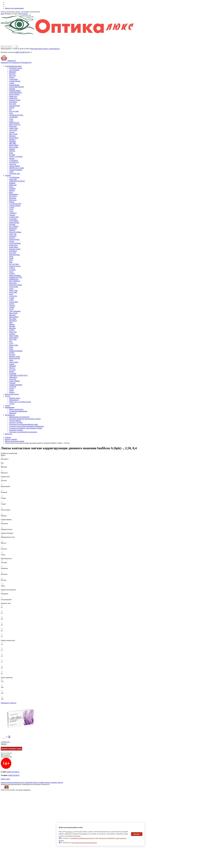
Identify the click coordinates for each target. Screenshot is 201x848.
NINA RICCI (13, 338)
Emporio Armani (14, 100)
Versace (11, 388)
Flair (10, 262)
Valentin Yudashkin (15, 170)
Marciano (12, 136)
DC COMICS (14, 226)
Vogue (11, 172)
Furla (11, 113)
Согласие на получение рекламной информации (26, 426)
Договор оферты (15, 420)
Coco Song (13, 219)
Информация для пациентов (19, 417)
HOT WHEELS (14, 281)
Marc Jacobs (13, 134)
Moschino (12, 328)
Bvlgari (11, 77)
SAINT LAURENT (16, 156)
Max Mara (12, 319)
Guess (11, 121)
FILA (11, 260)
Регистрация (23, 14)
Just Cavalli (13, 130)
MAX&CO (13, 321)
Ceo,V (11, 211)
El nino (11, 241)
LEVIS (11, 304)
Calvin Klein (13, 79)
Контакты (8, 434)
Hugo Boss (13, 126)
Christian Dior (14, 217)
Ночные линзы (14, 398)
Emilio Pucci (13, 98)
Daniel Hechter (14, 85)
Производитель (6, 558)
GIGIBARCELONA (16, 115)
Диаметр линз (6, 603)
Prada (11, 153)
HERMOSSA (14, 279)
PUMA (11, 353)
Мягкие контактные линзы (14, 441)
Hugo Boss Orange (15, 68)
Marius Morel (13, 138)
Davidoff (12, 224)
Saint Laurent (13, 362)
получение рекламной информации (84, 842)
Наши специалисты (16, 409)
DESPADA (13, 228)
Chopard (12, 215)
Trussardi (12, 383)
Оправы (8, 175)
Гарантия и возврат (16, 430)
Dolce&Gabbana (14, 90)
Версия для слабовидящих (14, 8)
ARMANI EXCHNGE (17, 181)
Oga (10, 341)
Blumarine (12, 72)
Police (11, 347)
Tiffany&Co (13, 377)
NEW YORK (13, 336)
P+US (11, 343)
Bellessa (12, 190)
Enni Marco (13, 102)
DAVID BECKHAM (16, 87)
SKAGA (12, 368)
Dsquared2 (12, 236)
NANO (11, 330)
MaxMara (12, 141)
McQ (11, 322)
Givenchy (12, 270)
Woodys (12, 392)
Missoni (11, 324)
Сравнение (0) (16, 62)
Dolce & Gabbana (15, 232)
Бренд (3, 455)
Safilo (11, 360)
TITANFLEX (14, 162)
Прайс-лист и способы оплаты (20, 402)
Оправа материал (7, 533)
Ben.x (11, 192)
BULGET (12, 75)
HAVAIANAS (14, 123)
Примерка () (26, 62)
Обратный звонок (36, 49)
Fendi (11, 256)
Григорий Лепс (14, 173)
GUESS (12, 273)
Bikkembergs (13, 194)
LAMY (11, 298)
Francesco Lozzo (15, 266)
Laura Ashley (13, 302)
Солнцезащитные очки (13, 66)
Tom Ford (12, 164)
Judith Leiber (13, 128)
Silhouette (12, 366)
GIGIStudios (13, 117)
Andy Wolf (13, 179)
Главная (8, 437)
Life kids (12, 305)
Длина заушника (7, 677)
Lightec (11, 307)
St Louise (12, 370)
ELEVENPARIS (15, 243)
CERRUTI (13, 213)
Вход (2, 14)
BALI (11, 187)
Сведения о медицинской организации (23, 432)
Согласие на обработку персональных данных (25, 428)
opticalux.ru (70, 831)
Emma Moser (13, 247)
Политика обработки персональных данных (25, 419)
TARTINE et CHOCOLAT (18, 375)
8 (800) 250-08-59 (20, 52)
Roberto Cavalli (14, 356)
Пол (2, 463)
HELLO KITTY (14, 124)
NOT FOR (13, 339)
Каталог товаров (11, 439)
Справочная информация (18, 411)
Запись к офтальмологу (51, 49)
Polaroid (12, 149)
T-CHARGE (13, 160)
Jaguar (11, 288)
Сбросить (12, 703)
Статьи (11, 404)
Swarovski (12, 373)
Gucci (11, 119)
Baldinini (12, 183)
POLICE (12, 151)
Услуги (7, 396)
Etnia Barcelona (14, 106)
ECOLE (12, 238)
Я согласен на (79, 842)
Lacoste (11, 132)
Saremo (11, 158)
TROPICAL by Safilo (16, 168)
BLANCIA (13, 196)
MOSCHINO (13, 145)
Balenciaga (13, 185)
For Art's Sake (14, 111)
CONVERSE (13, 221)
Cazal (11, 209)
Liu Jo (11, 309)
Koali (11, 294)
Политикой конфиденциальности (82, 838)
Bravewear (12, 200)
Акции (7, 405)
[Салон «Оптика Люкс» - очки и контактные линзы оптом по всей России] (68, 44)
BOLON (12, 73)
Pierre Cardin (13, 147)
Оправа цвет (5, 476)
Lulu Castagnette (14, 311)
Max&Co (12, 139)
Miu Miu (12, 326)
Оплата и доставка (16, 422)
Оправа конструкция (8, 590)
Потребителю (10, 415)
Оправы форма (6, 519)
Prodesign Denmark (15, 351)
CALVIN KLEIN (15, 204)
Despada (12, 89)
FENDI (11, 107)
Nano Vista (13, 332)
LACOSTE (13, 296)
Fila (10, 109)
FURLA (12, 268)
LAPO (11, 300)
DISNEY (12, 230)
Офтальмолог (14, 400)
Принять (137, 834)
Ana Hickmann (14, 70)
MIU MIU (12, 143)
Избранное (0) (6, 62)
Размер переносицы (8, 640)
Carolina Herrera (14, 81)
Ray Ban (12, 155)
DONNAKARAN (15, 92)
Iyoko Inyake (13, 287)
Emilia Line (13, 96)
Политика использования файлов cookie (23, 424)
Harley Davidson (15, 275)
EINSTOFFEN (14, 239)
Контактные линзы (12, 394)
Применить (5, 703)
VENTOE (12, 387)
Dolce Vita (12, 234)
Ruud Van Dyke (14, 358)
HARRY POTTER (15, 277)
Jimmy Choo (13, 290)
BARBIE (12, 189)
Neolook (12, 334)
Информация (9, 407)
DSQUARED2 (14, 94)
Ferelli (11, 258)
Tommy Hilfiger (14, 166)
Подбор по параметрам (9, 453)
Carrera (11, 83)
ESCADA (12, 104)
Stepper (11, 371)
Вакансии (12, 413)
